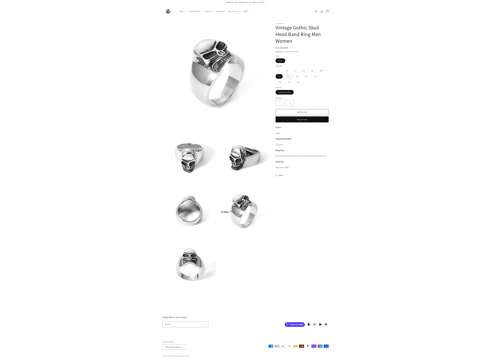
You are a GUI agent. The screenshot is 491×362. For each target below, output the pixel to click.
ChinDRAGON (172, 356)
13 (317, 77)
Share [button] (280, 175)
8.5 (288, 71)
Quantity (279, 98)
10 (313, 71)
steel (280, 61)
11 (279, 76)
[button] (182, 11)
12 (298, 77)
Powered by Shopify (183, 356)
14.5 (300, 82)
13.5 (281, 82)
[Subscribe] (205, 324)
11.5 (288, 76)
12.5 (308, 77)
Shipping (279, 51)
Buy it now (302, 119)
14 (290, 82)
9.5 (305, 71)
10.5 (323, 71)
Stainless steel (284, 92)
